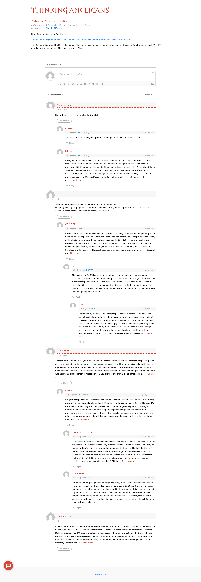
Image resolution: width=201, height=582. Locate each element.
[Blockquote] (85, 84)
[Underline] (69, 84)
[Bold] (60, 84)
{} (97, 84)
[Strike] (73, 84)
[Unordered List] (81, 84)
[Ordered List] (77, 84)
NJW (80, 228)
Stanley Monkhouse (82, 432)
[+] (101, 84)
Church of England (54, 28)
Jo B (93, 309)
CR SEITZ (88, 270)
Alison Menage (84, 132)
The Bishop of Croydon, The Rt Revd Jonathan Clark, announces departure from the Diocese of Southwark (81, 39)
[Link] (93, 84)
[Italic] (65, 84)
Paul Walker (83, 395)
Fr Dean (87, 437)
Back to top (100, 574)
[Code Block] (89, 84)
